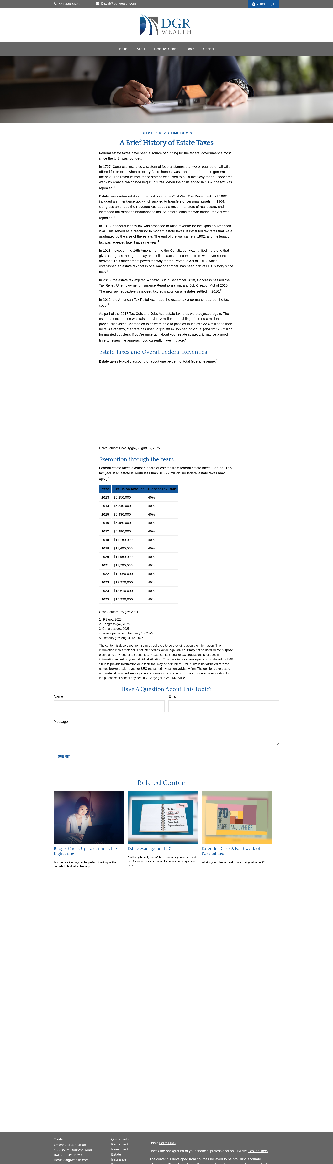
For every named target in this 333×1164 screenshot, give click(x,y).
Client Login (266, 4)
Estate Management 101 (150, 848)
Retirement (119, 1144)
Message (61, 722)
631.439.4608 (69, 4)
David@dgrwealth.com (118, 3)
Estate (116, 1154)
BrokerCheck (258, 1151)
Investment (119, 1149)
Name (58, 696)
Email (172, 696)
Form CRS (167, 1143)
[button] (123, 49)
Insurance (118, 1159)
